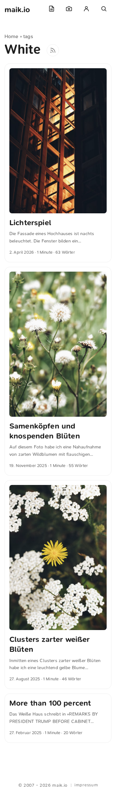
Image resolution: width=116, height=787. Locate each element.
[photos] (69, 8)
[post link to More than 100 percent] (58, 718)
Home (12, 36)
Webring (58, 777)
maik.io (17, 9)
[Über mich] (86, 8)
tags (28, 36)
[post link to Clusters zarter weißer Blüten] (58, 584)
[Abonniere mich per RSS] (53, 50)
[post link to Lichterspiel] (58, 163)
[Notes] (51, 8)
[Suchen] (103, 8)
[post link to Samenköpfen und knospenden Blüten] (58, 371)
